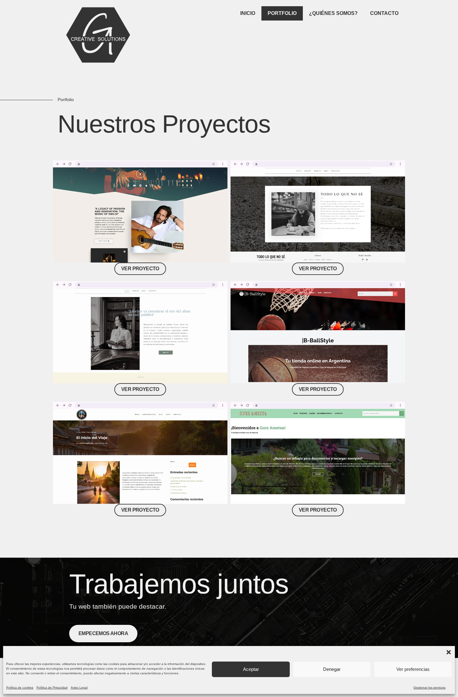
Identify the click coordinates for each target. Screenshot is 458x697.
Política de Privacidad (52, 687)
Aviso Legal (79, 687)
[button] (449, 652)
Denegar (332, 669)
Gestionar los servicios (429, 687)
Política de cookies (19, 687)
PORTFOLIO (282, 13)
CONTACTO (384, 13)
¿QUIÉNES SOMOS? (333, 13)
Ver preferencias (413, 669)
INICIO (247, 13)
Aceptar (251, 669)
